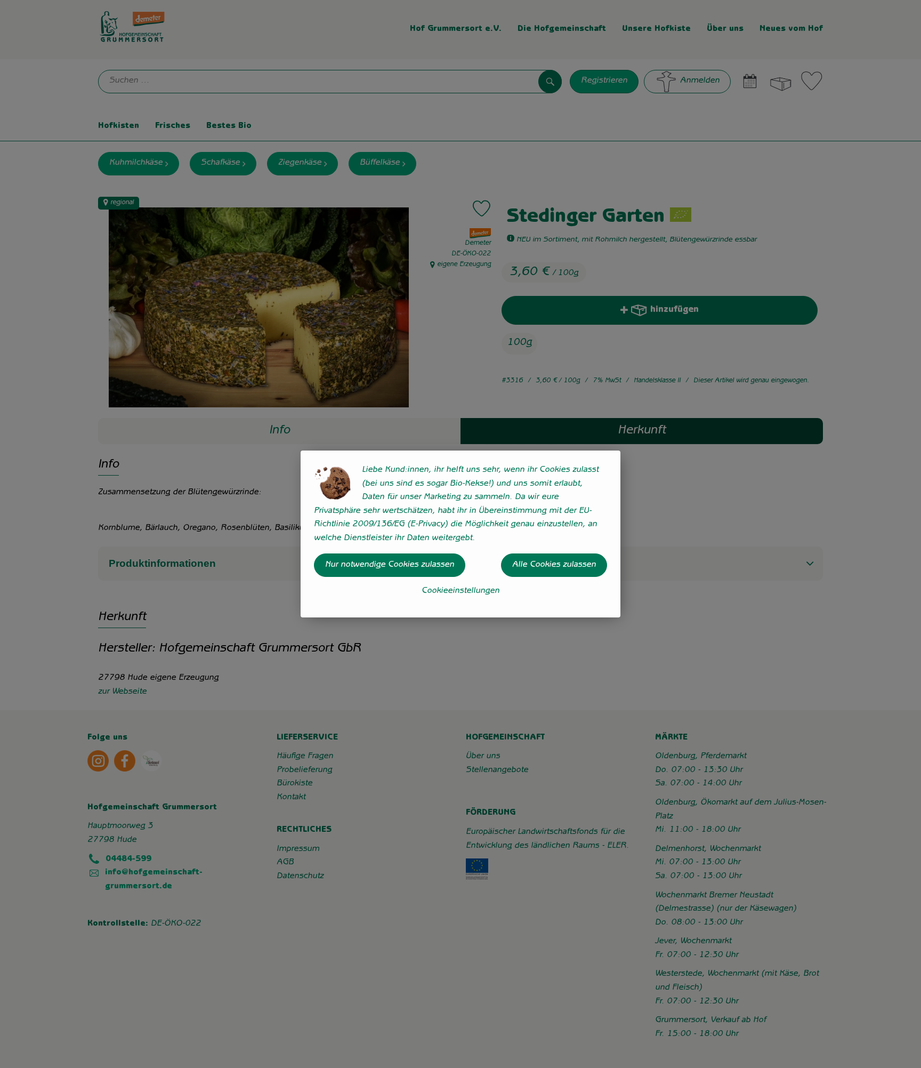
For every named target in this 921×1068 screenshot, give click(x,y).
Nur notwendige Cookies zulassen (389, 565)
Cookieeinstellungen (460, 591)
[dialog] (460, 534)
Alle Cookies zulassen (554, 565)
